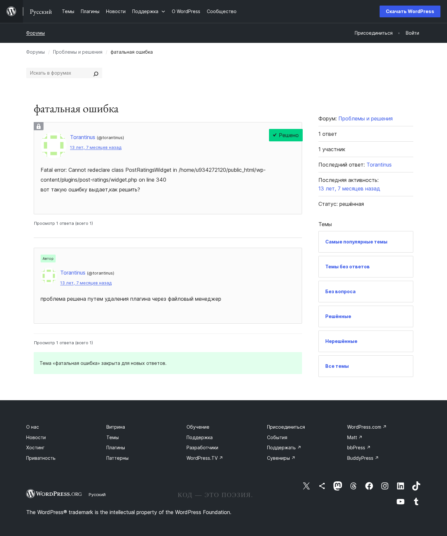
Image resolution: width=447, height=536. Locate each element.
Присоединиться (286, 427)
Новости (36, 437)
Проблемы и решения (77, 52)
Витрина (115, 427)
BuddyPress (363, 458)
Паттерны (117, 458)
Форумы (35, 33)
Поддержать (284, 447)
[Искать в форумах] (96, 73)
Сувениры (281, 458)
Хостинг (35, 447)
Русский (97, 494)
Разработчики (202, 447)
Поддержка (200, 437)
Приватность (41, 458)
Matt (355, 437)
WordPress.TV (205, 458)
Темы (112, 437)
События (277, 437)
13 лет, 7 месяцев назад (95, 147)
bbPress (359, 447)
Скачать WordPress (410, 11)
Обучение (198, 427)
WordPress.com (367, 427)
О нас (32, 427)
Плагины (115, 447)
